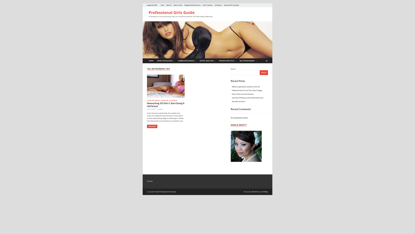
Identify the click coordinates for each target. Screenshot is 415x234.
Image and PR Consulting (231, 5)
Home (162, 5)
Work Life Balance (164, 61)
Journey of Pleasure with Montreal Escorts (247, 98)
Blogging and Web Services (192, 5)
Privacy (150, 181)
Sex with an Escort (238, 101)
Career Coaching (207, 5)
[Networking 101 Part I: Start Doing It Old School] (166, 87)
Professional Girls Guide (172, 12)
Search (233, 69)
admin (161, 109)
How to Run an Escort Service (243, 94)
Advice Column (177, 5)
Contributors (218, 5)
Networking (173, 100)
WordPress (255, 192)
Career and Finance (186, 61)
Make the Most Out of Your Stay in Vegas (247, 90)
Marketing (164, 100)
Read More (151, 126)
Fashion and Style (226, 61)
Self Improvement (247, 61)
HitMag (265, 192)
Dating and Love (206, 61)
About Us (169, 5)
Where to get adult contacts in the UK (246, 87)
